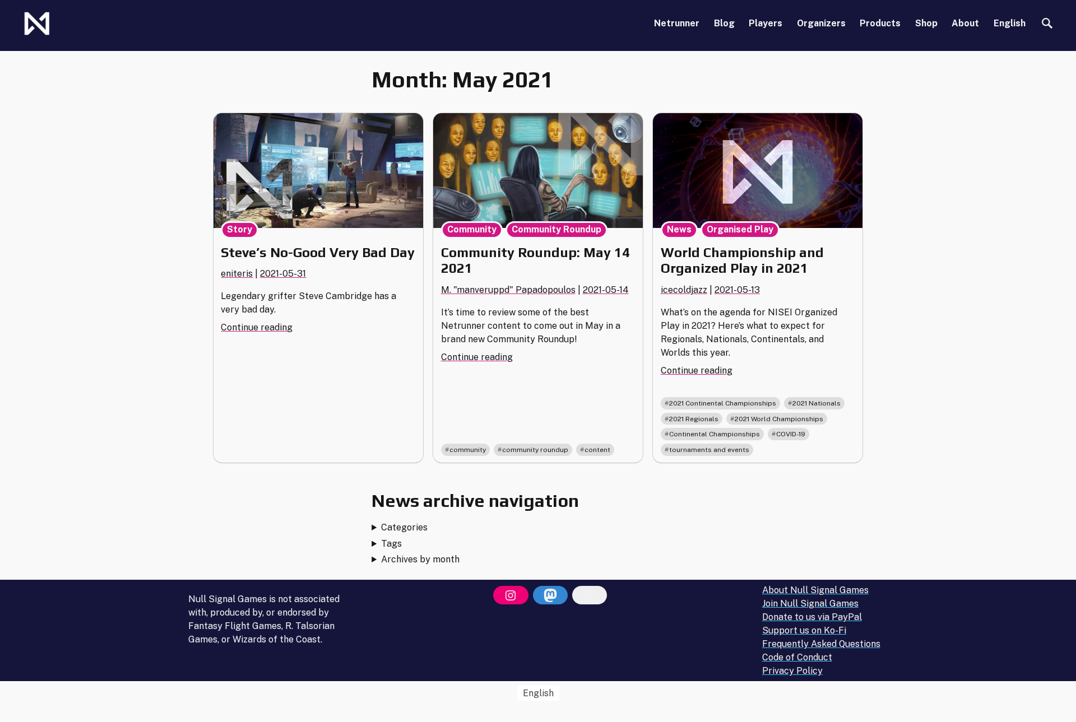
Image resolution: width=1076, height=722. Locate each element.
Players (765, 23)
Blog (724, 23)
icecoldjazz (684, 290)
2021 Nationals (816, 403)
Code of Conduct (797, 657)
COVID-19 (790, 434)
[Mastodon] (550, 595)
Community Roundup (556, 229)
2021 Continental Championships (722, 403)
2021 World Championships (779, 419)
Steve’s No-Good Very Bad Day (318, 252)
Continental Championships (714, 434)
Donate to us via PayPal (812, 617)
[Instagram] (510, 595)
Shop (926, 23)
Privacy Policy (792, 670)
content (597, 450)
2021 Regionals (693, 419)
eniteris (237, 273)
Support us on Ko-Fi (804, 630)
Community (472, 229)
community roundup (535, 450)
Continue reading (257, 327)
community (467, 450)
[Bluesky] (589, 595)
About (965, 23)
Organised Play (740, 229)
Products (880, 23)
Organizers (821, 23)
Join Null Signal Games (810, 603)
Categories (404, 527)
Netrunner (676, 23)
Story (239, 229)
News (679, 229)
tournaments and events (709, 450)
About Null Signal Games (815, 590)
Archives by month (420, 559)
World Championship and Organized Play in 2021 (742, 260)
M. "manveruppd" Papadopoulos (508, 290)
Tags (391, 543)
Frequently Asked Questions (821, 644)
